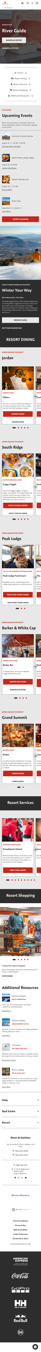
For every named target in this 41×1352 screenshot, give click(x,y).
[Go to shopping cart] (28, 3)
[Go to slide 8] (31, 880)
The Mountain (8, 8)
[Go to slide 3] (21, 428)
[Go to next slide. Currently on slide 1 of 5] (35, 396)
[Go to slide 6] (24, 880)
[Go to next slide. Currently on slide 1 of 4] (35, 666)
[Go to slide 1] (14, 428)
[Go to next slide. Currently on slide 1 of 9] (35, 849)
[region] (20, 396)
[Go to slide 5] (28, 428)
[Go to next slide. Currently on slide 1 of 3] (35, 577)
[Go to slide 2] (18, 428)
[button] (35, 1347)
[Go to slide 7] (28, 880)
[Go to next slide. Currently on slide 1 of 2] (35, 756)
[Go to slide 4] (24, 428)
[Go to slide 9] (34, 880)
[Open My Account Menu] (32, 3)
